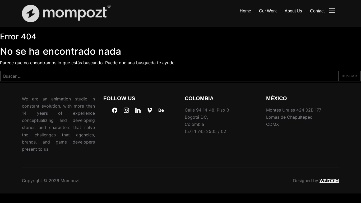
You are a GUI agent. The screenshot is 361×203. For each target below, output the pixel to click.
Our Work (268, 11)
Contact (317, 11)
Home (245, 11)
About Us (293, 11)
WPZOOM (329, 180)
